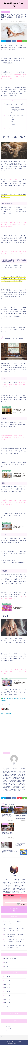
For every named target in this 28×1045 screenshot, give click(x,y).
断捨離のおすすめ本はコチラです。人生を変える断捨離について (14, 935)
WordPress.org (8, 1031)
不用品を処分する (15, 107)
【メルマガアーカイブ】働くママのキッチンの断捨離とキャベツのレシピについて (14, 923)
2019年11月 (7, 988)
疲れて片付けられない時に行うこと (15, 104)
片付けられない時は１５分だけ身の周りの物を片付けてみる (17, 111)
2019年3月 (7, 995)
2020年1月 (7, 984)
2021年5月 (7, 976)
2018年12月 (7, 1006)
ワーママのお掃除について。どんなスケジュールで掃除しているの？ (14, 946)
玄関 (12, 118)
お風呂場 (13, 124)
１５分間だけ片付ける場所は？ (14, 115)
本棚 (12, 121)
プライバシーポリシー (11, 1041)
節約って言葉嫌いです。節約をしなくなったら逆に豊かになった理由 (14, 929)
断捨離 (6, 962)
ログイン (6, 1024)
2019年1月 (7, 1003)
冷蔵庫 (12, 119)
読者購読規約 (23, 904)
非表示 (16, 100)
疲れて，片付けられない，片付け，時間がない (10, 747)
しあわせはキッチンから (9, 895)
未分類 (6, 966)
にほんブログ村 (5, 704)
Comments (8, 1029)
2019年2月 (7, 999)
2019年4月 (7, 991)
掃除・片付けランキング (7, 713)
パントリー (13, 123)
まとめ (8, 128)
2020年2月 (7, 980)
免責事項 (19, 1041)
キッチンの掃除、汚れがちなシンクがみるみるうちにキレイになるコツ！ (14, 940)
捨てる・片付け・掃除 (5, 11)
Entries (7, 1027)
